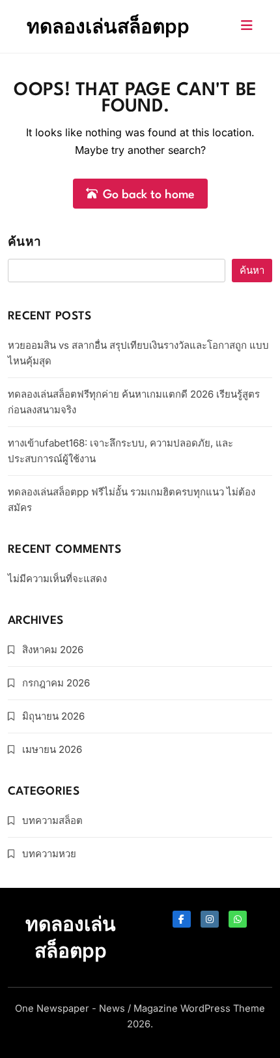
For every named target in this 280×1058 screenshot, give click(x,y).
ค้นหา (24, 242)
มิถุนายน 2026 (53, 716)
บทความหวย (49, 853)
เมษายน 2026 (52, 749)
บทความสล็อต (52, 820)
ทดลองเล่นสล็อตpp (108, 26)
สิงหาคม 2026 (52, 649)
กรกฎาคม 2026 (56, 683)
